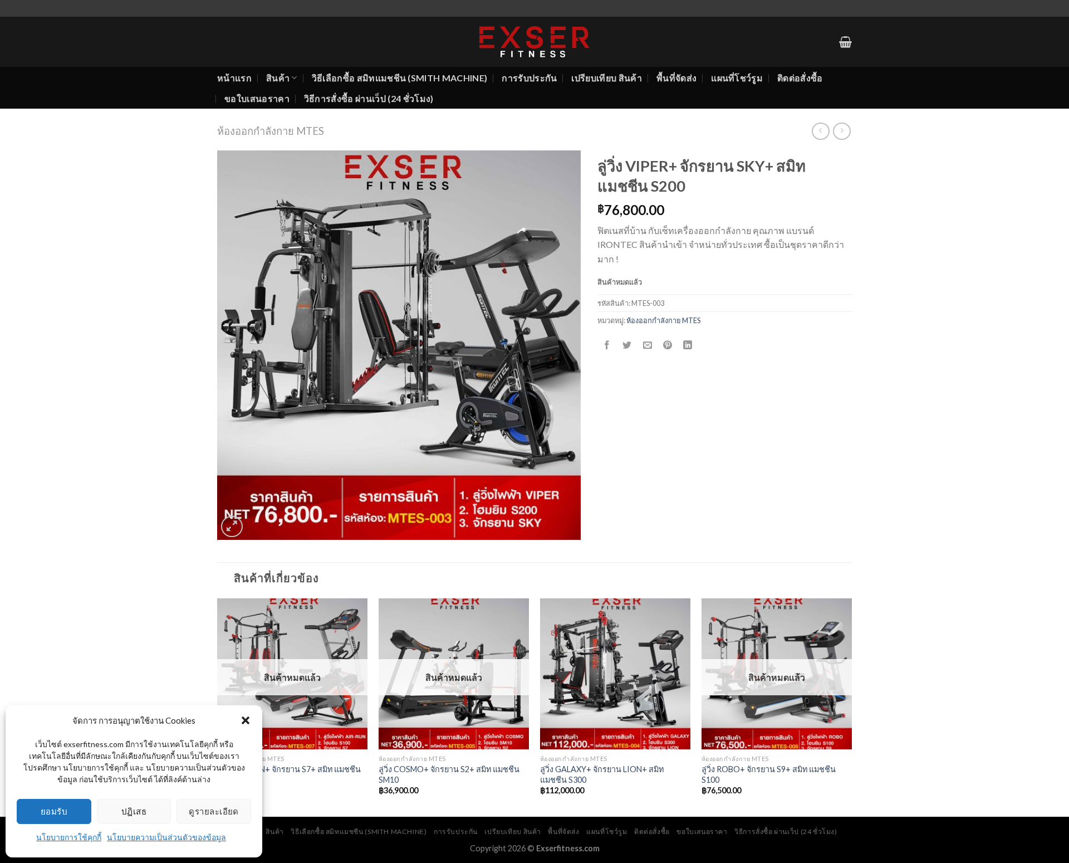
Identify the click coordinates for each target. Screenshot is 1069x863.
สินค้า (278, 77)
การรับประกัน (529, 77)
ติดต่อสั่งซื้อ (800, 77)
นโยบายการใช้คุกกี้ (68, 837)
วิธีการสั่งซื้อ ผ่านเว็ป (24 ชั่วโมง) (369, 98)
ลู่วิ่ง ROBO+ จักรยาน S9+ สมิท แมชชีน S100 (769, 774)
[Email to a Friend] (647, 345)
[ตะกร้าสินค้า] (845, 42)
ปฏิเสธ (133, 811)
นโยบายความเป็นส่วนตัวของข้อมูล (166, 837)
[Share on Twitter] (627, 345)
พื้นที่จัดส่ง (676, 77)
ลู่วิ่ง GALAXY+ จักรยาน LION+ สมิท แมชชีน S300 (602, 774)
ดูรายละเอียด (214, 811)
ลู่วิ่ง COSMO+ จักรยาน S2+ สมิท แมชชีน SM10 (449, 774)
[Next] (851, 706)
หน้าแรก (234, 77)
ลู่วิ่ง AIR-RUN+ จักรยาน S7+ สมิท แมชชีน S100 (289, 774)
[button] (245, 720)
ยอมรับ (54, 811)
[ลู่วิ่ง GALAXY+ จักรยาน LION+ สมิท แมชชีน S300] (615, 673)
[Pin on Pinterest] (667, 345)
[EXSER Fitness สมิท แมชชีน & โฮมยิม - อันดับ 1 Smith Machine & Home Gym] (534, 42)
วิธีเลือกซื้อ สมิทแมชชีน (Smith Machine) (400, 77)
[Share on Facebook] (607, 345)
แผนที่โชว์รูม (737, 77)
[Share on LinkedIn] (688, 345)
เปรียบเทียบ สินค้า (606, 77)
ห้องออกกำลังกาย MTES (270, 131)
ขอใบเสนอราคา (257, 98)
